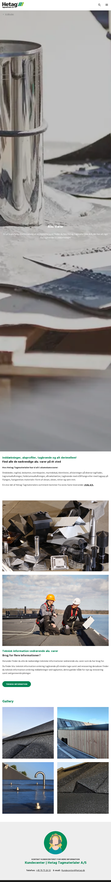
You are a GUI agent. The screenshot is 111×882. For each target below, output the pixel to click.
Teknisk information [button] (16, 684)
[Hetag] (13, 5)
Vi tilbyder (9, 14)
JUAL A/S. (89, 484)
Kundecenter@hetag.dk (73, 870)
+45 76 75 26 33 (43, 870)
